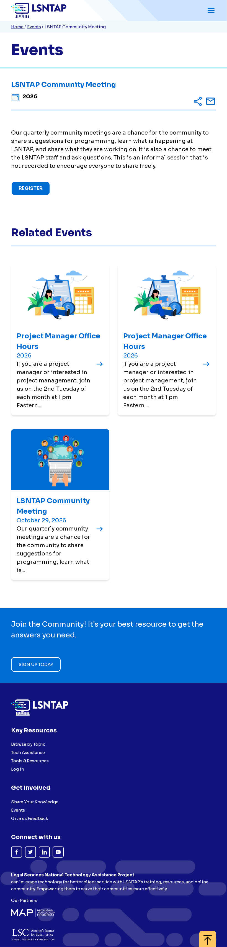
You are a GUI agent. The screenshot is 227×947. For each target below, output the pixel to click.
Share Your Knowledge (34, 801)
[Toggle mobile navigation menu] (211, 10)
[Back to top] (207, 936)
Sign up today (36, 664)
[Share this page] (197, 102)
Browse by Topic (28, 744)
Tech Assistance (28, 752)
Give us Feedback (29, 818)
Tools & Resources (30, 760)
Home (17, 26)
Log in (17, 769)
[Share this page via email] (210, 102)
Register (31, 188)
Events (34, 26)
